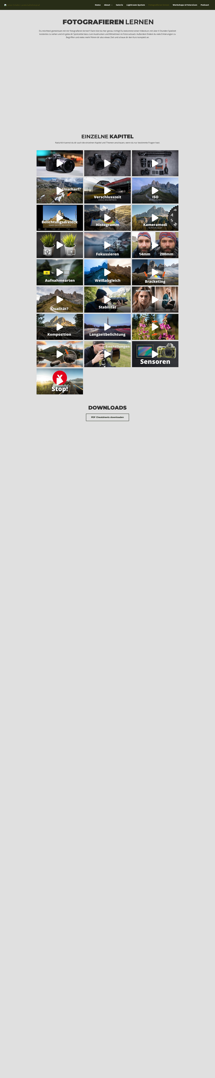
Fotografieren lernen (158, 5)
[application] (111, 5)
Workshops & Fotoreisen (185, 5)
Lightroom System (136, 5)
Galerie (119, 5)
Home (98, 5)
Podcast (205, 5)
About (107, 5)
